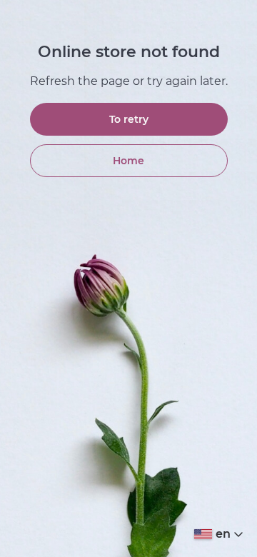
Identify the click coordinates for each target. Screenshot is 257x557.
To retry (128, 119)
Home (128, 160)
